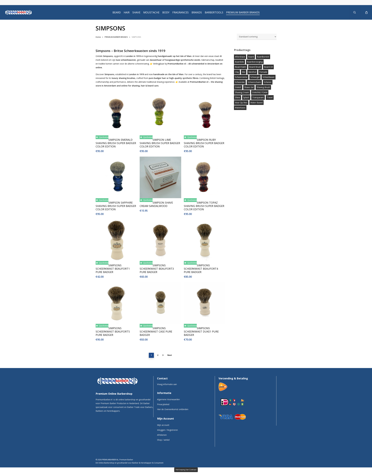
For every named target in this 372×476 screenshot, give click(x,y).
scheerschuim (254, 82)
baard (251, 56)
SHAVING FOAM (259, 92)
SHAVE (238, 87)
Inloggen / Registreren (167, 430)
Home (98, 37)
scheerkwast (268, 77)
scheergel (255, 77)
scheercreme (241, 77)
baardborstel (263, 56)
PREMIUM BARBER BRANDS (116, 37)
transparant (258, 97)
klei (243, 72)
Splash (246, 97)
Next (169, 355)
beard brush (255, 66)
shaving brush (263, 87)
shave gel (249, 87)
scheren (267, 82)
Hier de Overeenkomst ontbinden (172, 409)
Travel (270, 97)
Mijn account (163, 425)
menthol (252, 72)
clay (237, 72)
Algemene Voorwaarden (168, 399)
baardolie (239, 61)
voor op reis (241, 102)
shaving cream (242, 92)
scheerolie (240, 82)
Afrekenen (162, 435)
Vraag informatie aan (167, 384)
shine (237, 97)
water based (256, 102)
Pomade (263, 72)
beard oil (268, 66)
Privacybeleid (163, 404)
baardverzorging (255, 61)
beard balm (240, 66)
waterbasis (240, 107)
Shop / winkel (163, 439)
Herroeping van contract (186, 469)
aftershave (240, 56)
